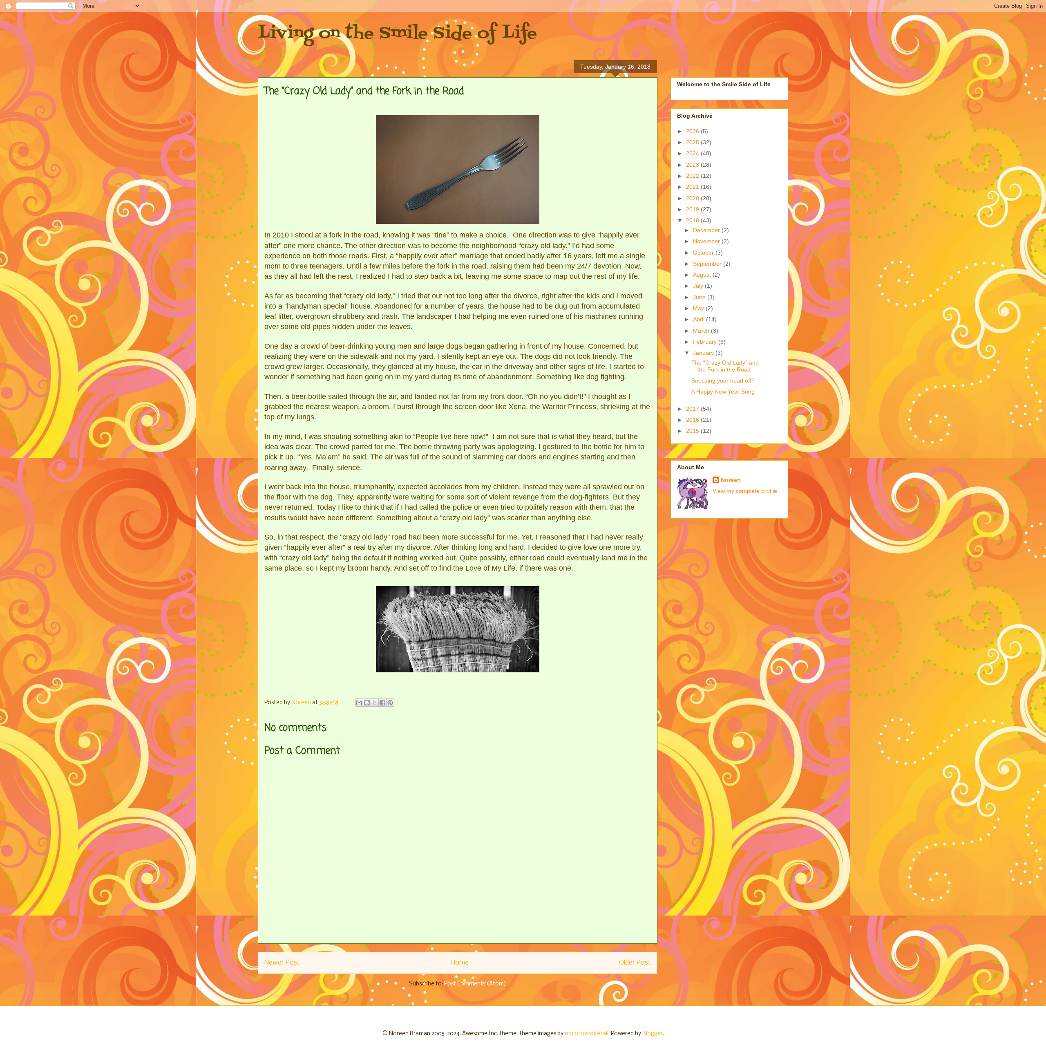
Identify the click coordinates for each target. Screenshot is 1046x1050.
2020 (693, 198)
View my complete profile (745, 491)
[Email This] (359, 703)
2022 (693, 175)
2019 (693, 209)
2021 (693, 187)
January (704, 352)
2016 (693, 419)
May (699, 308)
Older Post (635, 962)
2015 (693, 431)
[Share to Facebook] (382, 703)
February (705, 341)
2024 (693, 153)
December (707, 230)
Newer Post (282, 962)
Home (460, 962)
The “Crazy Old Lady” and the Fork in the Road (725, 366)
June (700, 297)
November (707, 241)
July (699, 285)
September (708, 263)
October (704, 252)
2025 (693, 142)
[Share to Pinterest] (390, 703)
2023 (693, 164)
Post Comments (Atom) (475, 984)
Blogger (652, 1034)
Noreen (731, 480)
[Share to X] (375, 703)
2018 (693, 220)
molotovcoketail (586, 1034)
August (703, 274)
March (702, 330)
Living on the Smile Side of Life (397, 33)
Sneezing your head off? (723, 380)
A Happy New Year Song (723, 391)
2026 (693, 131)
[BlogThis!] (367, 703)
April (699, 319)
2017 (693, 408)
